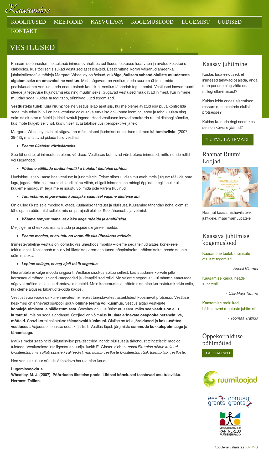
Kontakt (24, 31)
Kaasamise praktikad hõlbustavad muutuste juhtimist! (229, 305)
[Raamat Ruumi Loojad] (230, 187)
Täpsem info (217, 353)
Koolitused (28, 22)
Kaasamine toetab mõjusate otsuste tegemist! (226, 255)
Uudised (230, 22)
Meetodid (68, 22)
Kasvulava (107, 22)
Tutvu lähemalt (227, 139)
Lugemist (196, 22)
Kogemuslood (152, 22)
